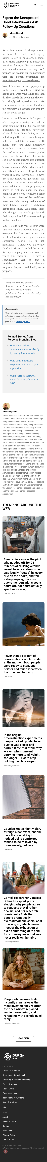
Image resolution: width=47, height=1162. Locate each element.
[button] (23, 1038)
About (5, 1117)
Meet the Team (9, 1121)
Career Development (11, 1070)
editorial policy (33, 293)
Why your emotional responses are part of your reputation (24, 364)
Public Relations (10, 1084)
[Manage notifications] (6, 1151)
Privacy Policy (9, 1135)
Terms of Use (8, 1139)
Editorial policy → (23, 322)
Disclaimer (7, 1130)
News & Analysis (10, 1102)
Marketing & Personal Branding (16, 1080)
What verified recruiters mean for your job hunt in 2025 (24, 379)
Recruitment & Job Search (14, 1075)
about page (15, 296)
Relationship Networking (13, 1098)
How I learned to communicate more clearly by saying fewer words (24, 349)
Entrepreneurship (10, 1093)
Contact (6, 1126)
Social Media (8, 1089)
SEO (4, 1107)
